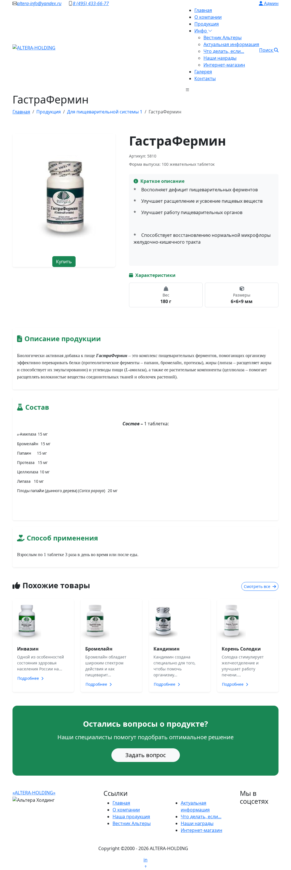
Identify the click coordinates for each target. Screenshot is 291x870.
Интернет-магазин (224, 65)
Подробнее (28, 678)
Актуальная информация (231, 44)
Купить (64, 261)
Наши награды (197, 823)
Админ (270, 3)
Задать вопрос (145, 755)
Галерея (203, 72)
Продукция (206, 24)
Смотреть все (257, 586)
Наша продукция (131, 816)
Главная (203, 10)
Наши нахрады (219, 58)
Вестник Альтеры (222, 37)
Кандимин (166, 649)
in (145, 860)
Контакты (205, 78)
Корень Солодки (241, 649)
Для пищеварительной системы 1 (104, 112)
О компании (208, 17)
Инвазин (28, 649)
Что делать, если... (223, 51)
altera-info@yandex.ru (39, 3)
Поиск (266, 50)
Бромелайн (99, 649)
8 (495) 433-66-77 (91, 3)
